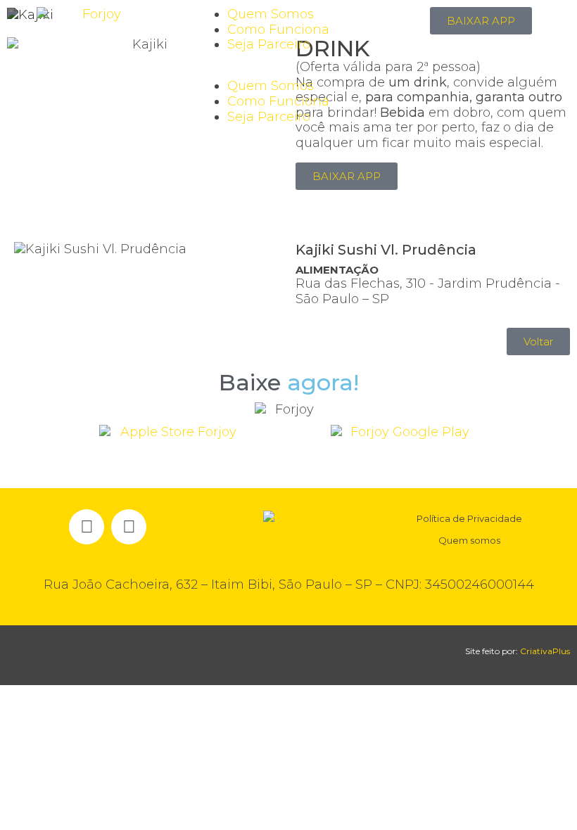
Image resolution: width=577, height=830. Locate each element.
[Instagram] (128, 526)
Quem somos (469, 540)
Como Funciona (278, 29)
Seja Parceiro (268, 44)
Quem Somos (270, 14)
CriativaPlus (545, 651)
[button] (288, 71)
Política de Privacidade (469, 518)
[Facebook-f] (86, 526)
